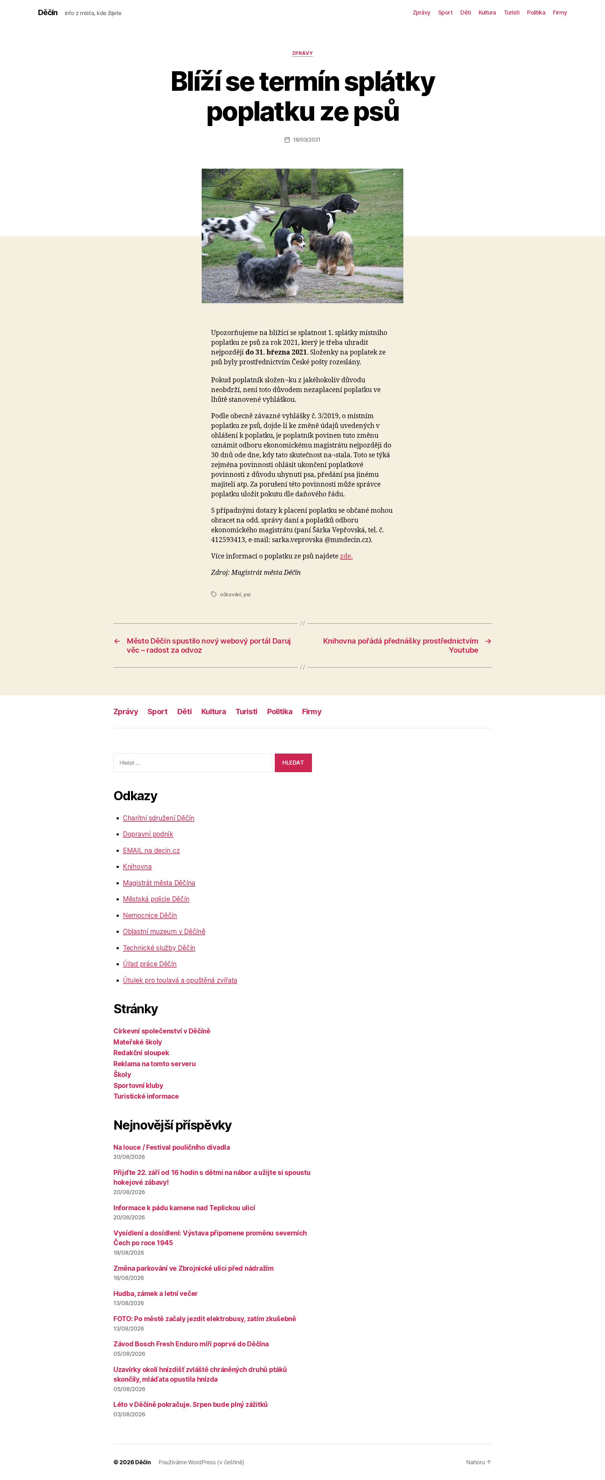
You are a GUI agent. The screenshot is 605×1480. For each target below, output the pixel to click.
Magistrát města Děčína (159, 883)
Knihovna (137, 866)
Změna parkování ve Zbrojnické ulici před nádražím (193, 1268)
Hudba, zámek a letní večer (155, 1294)
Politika (536, 12)
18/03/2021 (306, 139)
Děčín (47, 12)
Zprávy (421, 12)
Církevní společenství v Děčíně (161, 1031)
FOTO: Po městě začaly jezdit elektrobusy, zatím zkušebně (204, 1319)
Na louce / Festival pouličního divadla (171, 1147)
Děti (465, 12)
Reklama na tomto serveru (154, 1064)
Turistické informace (146, 1096)
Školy (122, 1074)
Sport (445, 12)
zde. (346, 556)
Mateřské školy (137, 1042)
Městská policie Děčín (156, 899)
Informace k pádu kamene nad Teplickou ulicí (184, 1208)
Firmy (560, 12)
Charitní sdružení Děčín (158, 818)
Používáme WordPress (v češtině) (201, 1462)
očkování (230, 594)
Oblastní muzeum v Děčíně (164, 931)
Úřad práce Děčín (150, 964)
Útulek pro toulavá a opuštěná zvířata (180, 980)
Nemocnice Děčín (150, 915)
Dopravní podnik (148, 834)
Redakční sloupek (141, 1053)
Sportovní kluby (138, 1086)
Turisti (512, 12)
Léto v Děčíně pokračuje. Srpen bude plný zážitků (190, 1404)
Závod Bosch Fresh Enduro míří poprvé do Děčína (191, 1344)
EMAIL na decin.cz (151, 850)
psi (247, 594)
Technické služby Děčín (159, 948)
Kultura (487, 12)
